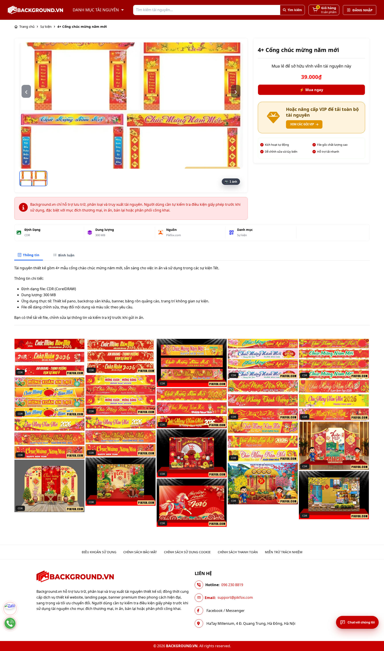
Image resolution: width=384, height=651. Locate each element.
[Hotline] (10, 623)
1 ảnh (233, 181)
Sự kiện (242, 235)
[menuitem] (99, 552)
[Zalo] (10, 608)
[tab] (28, 255)
